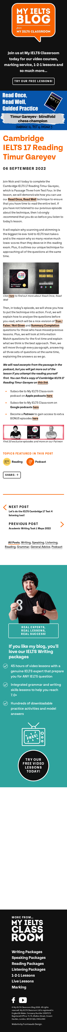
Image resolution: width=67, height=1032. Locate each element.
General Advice (40, 547)
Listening (51, 542)
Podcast (40, 461)
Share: (13, 475)
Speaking (38, 542)
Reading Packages (28, 964)
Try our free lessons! (33, 81)
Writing (26, 542)
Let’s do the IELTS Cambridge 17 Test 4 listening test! (31, 511)
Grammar (23, 547)
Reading (17, 461)
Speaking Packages (29, 958)
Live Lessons (23, 981)
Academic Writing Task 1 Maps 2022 (30, 526)
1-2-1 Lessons (23, 975)
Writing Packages (27, 952)
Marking (19, 987)
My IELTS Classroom (41, 53)
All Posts (14, 542)
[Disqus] (33, 849)
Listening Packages (28, 969)
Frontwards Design (32, 1024)
